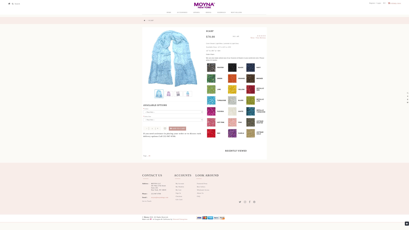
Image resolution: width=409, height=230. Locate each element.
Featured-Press (202, 183)
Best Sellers (236, 12)
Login (379, 3)
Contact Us (152, 175)
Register (372, 3)
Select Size (147, 116)
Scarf (151, 20)
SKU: (234, 36)
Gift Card (179, 199)
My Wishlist (180, 187)
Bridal (209, 12)
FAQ (198, 196)
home (169, 12)
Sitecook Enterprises (180, 219)
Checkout (179, 196)
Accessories (182, 12)
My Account (180, 183)
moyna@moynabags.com (159, 197)
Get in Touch (146, 201)
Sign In (178, 193)
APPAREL (196, 12)
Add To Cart (178, 128)
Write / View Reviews (258, 38)
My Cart (178, 190)
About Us (200, 193)
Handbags (221, 12)
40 (149, 156)
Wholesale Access (203, 190)
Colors (146, 109)
